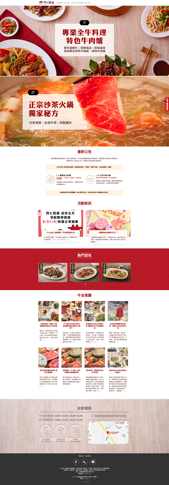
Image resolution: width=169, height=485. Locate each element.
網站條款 (87, 456)
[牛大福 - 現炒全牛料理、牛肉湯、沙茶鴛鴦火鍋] (46, 3)
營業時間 (59, 3)
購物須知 (81, 456)
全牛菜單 (66, 3)
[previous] (41, 274)
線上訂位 (87, 3)
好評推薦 (80, 3)
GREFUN (87, 482)
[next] (127, 274)
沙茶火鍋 (73, 3)
